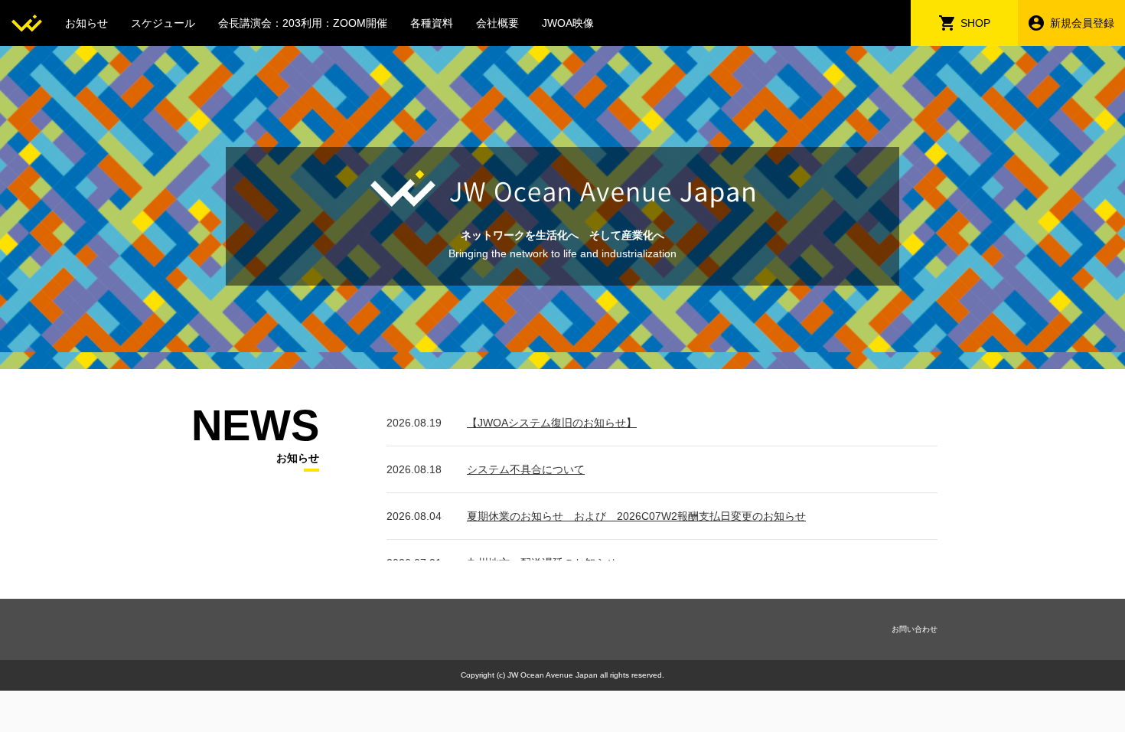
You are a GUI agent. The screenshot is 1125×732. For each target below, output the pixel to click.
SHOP (975, 23)
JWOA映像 (568, 23)
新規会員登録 (1082, 23)
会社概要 (497, 23)
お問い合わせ (915, 629)
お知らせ (86, 23)
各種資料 (431, 23)
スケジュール (163, 23)
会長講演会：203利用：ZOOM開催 (302, 23)
